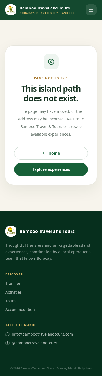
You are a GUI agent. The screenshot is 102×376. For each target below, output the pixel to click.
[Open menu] (91, 9)
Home (54, 153)
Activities (13, 292)
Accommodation (20, 309)
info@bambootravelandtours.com (42, 334)
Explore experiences (51, 169)
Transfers (14, 283)
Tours (10, 300)
